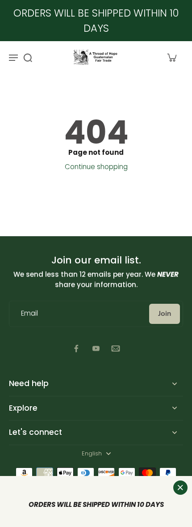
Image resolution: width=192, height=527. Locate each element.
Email (29, 313)
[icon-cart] (171, 57)
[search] (28, 57)
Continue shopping (96, 166)
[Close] (180, 487)
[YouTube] (96, 348)
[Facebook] (76, 348)
